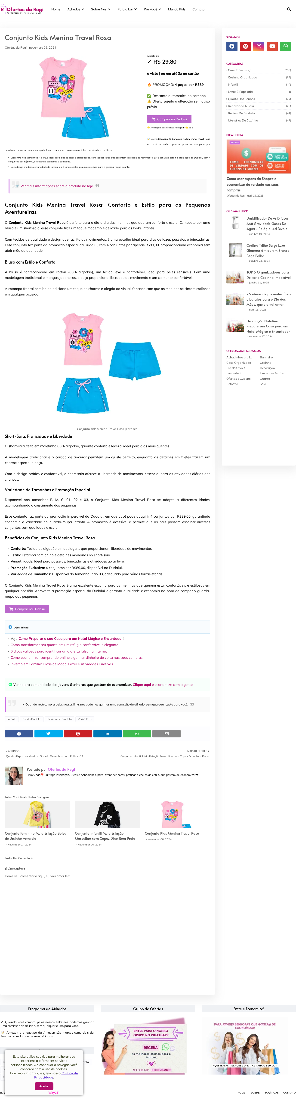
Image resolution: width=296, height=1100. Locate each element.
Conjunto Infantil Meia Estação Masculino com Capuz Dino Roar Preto (105, 836)
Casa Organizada (238, 362)
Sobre (255, 1092)
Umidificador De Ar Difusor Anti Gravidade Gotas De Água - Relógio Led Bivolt (267, 223)
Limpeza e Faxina (272, 373)
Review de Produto (59, 719)
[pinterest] (245, 46)
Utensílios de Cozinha (259, 120)
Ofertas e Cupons (238, 378)
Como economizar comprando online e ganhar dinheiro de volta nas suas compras (76, 657)
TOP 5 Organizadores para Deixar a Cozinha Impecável (269, 275)
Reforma (232, 384)
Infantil (11, 719)
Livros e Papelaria (259, 91)
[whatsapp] (285, 46)
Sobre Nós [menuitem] (99, 9)
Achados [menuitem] (73, 9)
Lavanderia (234, 373)
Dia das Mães (235, 368)
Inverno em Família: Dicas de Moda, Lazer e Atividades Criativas (62, 664)
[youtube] (272, 46)
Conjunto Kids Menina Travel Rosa (172, 833)
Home (241, 1092)
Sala (263, 384)
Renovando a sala (259, 106)
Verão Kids (85, 719)
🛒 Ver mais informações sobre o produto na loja (54, 186)
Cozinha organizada (259, 77)
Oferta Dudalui (31, 719)
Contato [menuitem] (198, 9)
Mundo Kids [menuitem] (176, 9)
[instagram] (258, 46)
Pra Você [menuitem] (150, 9)
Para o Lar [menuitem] (125, 9)
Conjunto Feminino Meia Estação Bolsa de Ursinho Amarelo (35, 836)
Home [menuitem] (55, 9)
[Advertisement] (261, 423)
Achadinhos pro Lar (240, 357)
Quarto (265, 378)
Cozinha (265, 362)
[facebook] (231, 46)
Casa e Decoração (259, 70)
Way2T (53, 1092)
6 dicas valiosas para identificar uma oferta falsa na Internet (59, 651)
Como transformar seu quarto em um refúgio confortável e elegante (64, 645)
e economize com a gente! (163, 684)
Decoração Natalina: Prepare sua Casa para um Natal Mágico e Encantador (268, 326)
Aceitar (44, 1086)
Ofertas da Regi (16, 47)
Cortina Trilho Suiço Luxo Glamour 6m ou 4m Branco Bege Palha (268, 250)
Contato (289, 1092)
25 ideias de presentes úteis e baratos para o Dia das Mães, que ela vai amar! (269, 299)
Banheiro (266, 357)
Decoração (267, 368)
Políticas (272, 1092)
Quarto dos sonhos (259, 99)
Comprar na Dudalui (172, 119)
